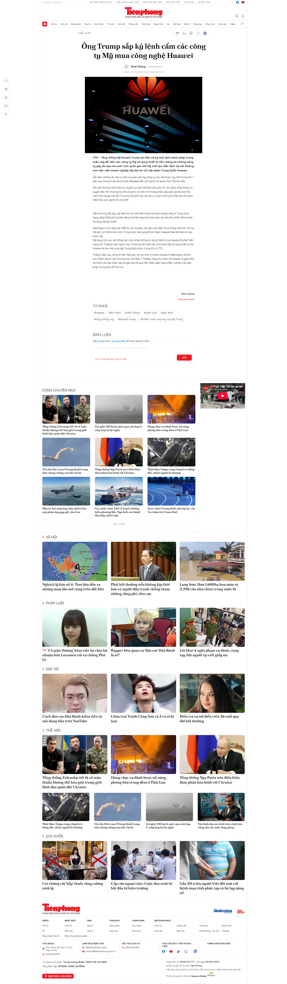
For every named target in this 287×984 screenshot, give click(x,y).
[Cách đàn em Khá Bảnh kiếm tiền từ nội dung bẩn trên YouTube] (74, 693)
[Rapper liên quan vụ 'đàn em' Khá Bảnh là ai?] (143, 627)
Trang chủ (44, 24)
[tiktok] (180, 951)
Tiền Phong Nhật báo (127, 2)
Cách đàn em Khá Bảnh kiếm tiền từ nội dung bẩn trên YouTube (72, 718)
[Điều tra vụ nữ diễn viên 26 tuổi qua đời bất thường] (212, 693)
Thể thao (146, 24)
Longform (138, 920)
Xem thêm (242, 24)
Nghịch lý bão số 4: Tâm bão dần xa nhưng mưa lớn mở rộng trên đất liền (73, 586)
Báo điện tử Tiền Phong (143, 12)
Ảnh (89, 920)
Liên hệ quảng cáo (93, 943)
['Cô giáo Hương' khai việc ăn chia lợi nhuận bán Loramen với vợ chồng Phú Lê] (74, 627)
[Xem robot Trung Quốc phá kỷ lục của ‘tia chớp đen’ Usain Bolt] (171, 491)
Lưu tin (6, 97)
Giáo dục (198, 24)
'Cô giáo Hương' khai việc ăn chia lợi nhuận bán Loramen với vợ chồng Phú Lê (74, 655)
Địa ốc (88, 24)
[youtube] (243, 2)
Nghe (6, 81)
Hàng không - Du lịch (209, 931)
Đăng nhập (98, 340)
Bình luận (6, 106)
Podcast (115, 920)
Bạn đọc (181, 931)
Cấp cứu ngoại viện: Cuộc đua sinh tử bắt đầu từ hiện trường (141, 885)
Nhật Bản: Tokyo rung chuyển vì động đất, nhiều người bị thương (171, 471)
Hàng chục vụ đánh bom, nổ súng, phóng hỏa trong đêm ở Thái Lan (168, 428)
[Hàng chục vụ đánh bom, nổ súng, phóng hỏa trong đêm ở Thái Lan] (171, 409)
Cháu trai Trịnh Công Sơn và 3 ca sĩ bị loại (142, 718)
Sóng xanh (76, 24)
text (184, 33)
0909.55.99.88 (93, 947)
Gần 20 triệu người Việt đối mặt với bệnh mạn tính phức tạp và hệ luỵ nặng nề (212, 888)
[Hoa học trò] (241, 911)
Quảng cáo (204, 2)
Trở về (6, 114)
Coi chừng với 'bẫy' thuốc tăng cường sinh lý (72, 885)
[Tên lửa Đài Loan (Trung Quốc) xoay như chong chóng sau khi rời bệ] (66, 452)
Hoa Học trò (173, 2)
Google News (205, 33)
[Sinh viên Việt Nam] (223, 911)
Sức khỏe (98, 24)
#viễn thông (132, 312)
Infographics (162, 920)
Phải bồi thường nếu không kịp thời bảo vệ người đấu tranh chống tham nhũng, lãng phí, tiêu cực (140, 589)
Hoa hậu (222, 24)
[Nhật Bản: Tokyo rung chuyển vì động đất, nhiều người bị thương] (171, 452)
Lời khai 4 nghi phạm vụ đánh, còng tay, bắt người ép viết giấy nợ (209, 652)
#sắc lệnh (167, 312)
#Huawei (99, 312)
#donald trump (127, 319)
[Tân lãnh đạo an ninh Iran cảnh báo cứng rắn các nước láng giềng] (221, 807)
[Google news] (197, 951)
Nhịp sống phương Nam (76, 936)
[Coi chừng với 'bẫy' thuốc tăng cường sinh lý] (74, 860)
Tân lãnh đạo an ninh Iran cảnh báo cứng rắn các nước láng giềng (220, 825)
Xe (168, 24)
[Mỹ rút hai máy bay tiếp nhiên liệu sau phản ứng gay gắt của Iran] (66, 491)
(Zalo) (104, 947)
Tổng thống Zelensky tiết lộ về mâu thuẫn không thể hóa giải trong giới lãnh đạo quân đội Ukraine (64, 430)
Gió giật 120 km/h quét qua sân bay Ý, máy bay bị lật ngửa (118, 428)
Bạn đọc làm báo (59, 976)
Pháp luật (133, 24)
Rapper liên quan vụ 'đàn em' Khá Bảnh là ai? (143, 652)
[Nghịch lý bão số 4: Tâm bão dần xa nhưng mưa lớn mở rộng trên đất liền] (74, 561)
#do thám (115, 312)
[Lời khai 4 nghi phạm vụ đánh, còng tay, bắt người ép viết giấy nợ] (212, 627)
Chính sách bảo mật (219, 943)
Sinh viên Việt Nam (152, 2)
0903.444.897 (132, 947)
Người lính (158, 24)
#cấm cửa (150, 312)
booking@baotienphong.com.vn (100, 951)
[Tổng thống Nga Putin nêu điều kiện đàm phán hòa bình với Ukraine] (119, 452)
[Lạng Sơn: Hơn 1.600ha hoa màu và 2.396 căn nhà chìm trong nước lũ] (212, 561)
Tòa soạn (189, 2)
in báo (191, 33)
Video (232, 24)
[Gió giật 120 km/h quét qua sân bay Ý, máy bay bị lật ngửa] (119, 409)
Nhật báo (70, 920)
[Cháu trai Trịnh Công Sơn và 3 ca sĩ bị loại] (143, 693)
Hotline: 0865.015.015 (101, 2)
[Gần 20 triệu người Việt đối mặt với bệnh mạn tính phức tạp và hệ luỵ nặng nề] (212, 860)
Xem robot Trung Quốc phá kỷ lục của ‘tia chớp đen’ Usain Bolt (171, 510)
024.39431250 (53, 954)
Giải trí (187, 24)
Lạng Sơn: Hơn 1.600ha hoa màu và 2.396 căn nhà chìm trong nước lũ (209, 586)
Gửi (184, 357)
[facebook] (237, 2)
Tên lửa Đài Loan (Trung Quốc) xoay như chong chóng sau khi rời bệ (65, 471)
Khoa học (210, 24)
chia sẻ (177, 33)
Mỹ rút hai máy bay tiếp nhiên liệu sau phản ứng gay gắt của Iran (64, 510)
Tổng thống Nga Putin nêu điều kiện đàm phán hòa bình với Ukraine (117, 471)
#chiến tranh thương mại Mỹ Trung (162, 319)
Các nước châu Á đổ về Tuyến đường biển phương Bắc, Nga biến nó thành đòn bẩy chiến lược (117, 512)
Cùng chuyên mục (59, 390)
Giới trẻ (121, 24)
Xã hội (54, 24)
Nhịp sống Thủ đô (50, 936)
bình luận (198, 33)
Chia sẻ (6, 89)
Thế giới (111, 24)
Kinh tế (64, 24)
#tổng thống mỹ (104, 319)
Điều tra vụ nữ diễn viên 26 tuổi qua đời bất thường (209, 718)
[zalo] (188, 951)
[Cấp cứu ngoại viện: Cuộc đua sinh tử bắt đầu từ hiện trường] (143, 860)
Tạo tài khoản (118, 340)
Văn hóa (177, 24)
